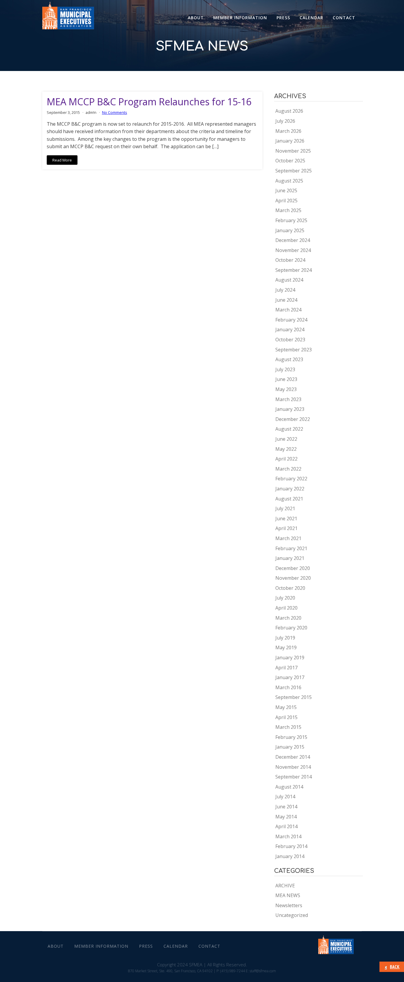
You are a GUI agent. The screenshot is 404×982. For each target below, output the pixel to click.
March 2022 (288, 469)
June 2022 (286, 439)
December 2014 (292, 757)
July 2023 (285, 369)
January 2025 (289, 230)
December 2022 (292, 419)
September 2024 (293, 270)
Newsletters (288, 905)
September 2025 (293, 170)
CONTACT (344, 17)
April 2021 (286, 528)
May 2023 (286, 389)
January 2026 (289, 141)
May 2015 (286, 707)
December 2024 (292, 240)
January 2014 (289, 856)
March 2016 (288, 687)
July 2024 (285, 290)
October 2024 (290, 260)
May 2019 (286, 647)
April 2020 (286, 608)
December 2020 (292, 568)
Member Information (240, 17)
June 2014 (286, 806)
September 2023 (293, 349)
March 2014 (288, 836)
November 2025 (293, 151)
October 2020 (290, 588)
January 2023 (289, 409)
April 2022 (286, 459)
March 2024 (288, 309)
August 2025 (289, 180)
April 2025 (286, 200)
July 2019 (285, 637)
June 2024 (286, 300)
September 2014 (293, 776)
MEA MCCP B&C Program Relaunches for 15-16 (149, 101)
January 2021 (289, 558)
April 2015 (286, 717)
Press (283, 17)
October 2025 (290, 160)
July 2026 (285, 121)
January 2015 (289, 747)
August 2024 (289, 280)
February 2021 (291, 548)
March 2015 (288, 727)
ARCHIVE (285, 885)
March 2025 (288, 210)
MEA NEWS (287, 895)
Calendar (311, 17)
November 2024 (293, 250)
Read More (62, 160)
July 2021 (285, 508)
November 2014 (293, 767)
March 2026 (288, 131)
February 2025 (291, 220)
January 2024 (289, 329)
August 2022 (289, 429)
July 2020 (285, 598)
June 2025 (286, 190)
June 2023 (286, 379)
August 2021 (289, 498)
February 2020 (291, 627)
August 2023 (289, 359)
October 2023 (290, 339)
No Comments (114, 112)
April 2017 (286, 667)
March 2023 (288, 399)
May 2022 (286, 449)
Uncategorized (291, 915)
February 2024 (291, 319)
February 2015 (291, 737)
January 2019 (289, 657)
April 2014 (286, 826)
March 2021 (288, 538)
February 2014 (291, 846)
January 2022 (289, 488)
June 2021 (286, 518)
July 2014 (285, 796)
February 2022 (291, 478)
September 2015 (293, 697)
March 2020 (288, 618)
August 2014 (289, 787)
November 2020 (293, 578)
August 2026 (289, 111)
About (196, 17)
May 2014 (286, 816)
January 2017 (289, 677)
